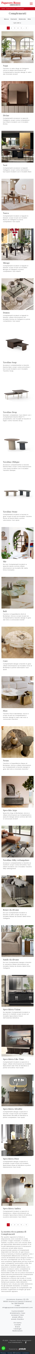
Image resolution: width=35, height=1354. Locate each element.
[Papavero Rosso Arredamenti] (11, 3)
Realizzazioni (17, 1331)
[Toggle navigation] (31, 3)
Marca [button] (6, 19)
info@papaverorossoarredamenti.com (17, 1307)
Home (3, 8)
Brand (17, 1327)
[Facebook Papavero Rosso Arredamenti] (25, 1342)
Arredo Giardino (17, 1319)
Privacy (3, 1353)
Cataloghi (17, 1329)
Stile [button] (29, 19)
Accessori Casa (10, 8)
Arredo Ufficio (17, 1317)
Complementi (20, 8)
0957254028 (19, 1303)
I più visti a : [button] (17, 23)
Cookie (10, 1353)
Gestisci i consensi (22, 1353)
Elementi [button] (14, 19)
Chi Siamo (17, 1323)
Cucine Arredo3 (17, 1311)
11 (26, 28)
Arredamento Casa (17, 1313)
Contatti (17, 1325)
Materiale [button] (22, 19)
